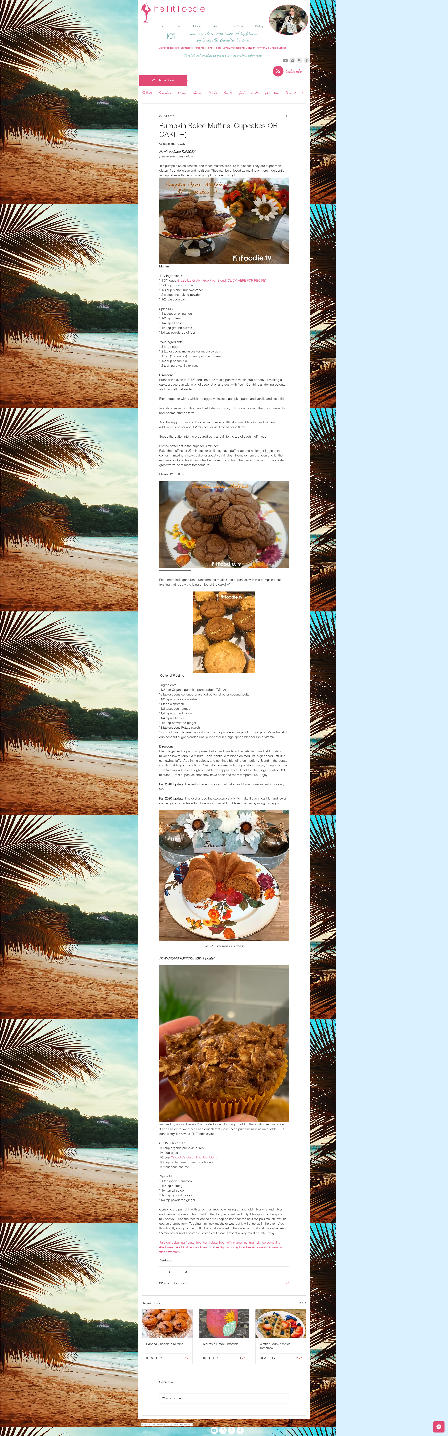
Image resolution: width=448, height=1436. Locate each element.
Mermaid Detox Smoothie (221, 1344)
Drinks (213, 93)
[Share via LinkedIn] (178, 1272)
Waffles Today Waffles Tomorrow (275, 1346)
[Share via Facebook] (161, 1272)
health (254, 93)
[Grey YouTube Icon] (285, 60)
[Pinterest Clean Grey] (300, 60)
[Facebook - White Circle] (240, 1430)
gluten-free (272, 93)
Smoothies (165, 93)
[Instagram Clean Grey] (292, 60)
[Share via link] (186, 1272)
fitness (182, 93)
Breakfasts (166, 1260)
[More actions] (287, 116)
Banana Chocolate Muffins (164, 1344)
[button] (301, 92)
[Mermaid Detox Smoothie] (224, 1323)
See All (302, 1302)
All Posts (147, 93)
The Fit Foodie (177, 9)
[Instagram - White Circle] (223, 1430)
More (289, 93)
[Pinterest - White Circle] (231, 1430)
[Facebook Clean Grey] (307, 60)
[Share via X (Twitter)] (169, 1272)
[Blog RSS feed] (278, 71)
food (241, 93)
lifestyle (197, 93)
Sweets (228, 93)
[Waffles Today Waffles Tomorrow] (280, 1323)
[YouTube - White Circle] (214, 1430)
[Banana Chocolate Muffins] (167, 1323)
